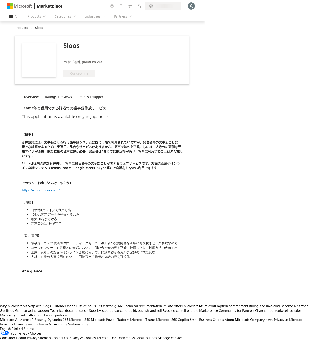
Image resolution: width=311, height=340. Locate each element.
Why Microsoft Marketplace (20, 306)
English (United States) (17, 328)
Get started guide (110, 306)
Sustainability (78, 324)
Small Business (201, 319)
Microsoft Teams (142, 319)
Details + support (91, 97)
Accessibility (58, 324)
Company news (261, 319)
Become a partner (294, 306)
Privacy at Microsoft (288, 319)
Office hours (87, 306)
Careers (218, 319)
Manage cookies (170, 337)
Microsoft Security (32, 319)
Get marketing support (32, 310)
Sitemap (44, 337)
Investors (6, 324)
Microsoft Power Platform (110, 319)
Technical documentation (143, 306)
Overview (31, 97)
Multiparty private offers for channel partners (33, 315)
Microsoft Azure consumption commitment (216, 306)
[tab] (32, 97)
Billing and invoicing (264, 306)
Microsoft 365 (79, 319)
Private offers (173, 306)
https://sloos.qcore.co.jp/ (41, 190)
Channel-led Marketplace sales (278, 310)
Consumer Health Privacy (18, 337)
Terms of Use (106, 337)
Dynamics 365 (57, 319)
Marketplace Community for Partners (226, 310)
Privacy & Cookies (82, 337)
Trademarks (126, 337)
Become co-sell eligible (180, 310)
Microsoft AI (9, 319)
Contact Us (60, 337)
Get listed (7, 310)
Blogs (46, 306)
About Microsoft (237, 319)
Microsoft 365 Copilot (172, 319)
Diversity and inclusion (31, 324)
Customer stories (64, 306)
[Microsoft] (19, 6)
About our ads (146, 337)
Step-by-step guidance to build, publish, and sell (125, 310)
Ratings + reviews (58, 97)
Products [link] (21, 27)
